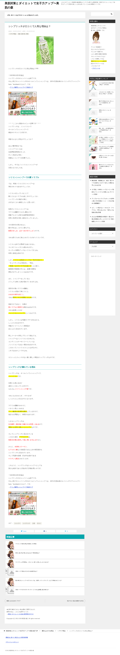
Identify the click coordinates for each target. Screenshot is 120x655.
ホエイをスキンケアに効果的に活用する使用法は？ (106, 148)
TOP (22, 631)
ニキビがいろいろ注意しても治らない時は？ (106, 92)
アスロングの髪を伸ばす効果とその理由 (25, 543)
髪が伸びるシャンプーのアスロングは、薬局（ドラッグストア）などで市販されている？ (38, 580)
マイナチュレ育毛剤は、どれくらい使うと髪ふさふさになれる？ (32, 562)
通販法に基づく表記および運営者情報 (17, 637)
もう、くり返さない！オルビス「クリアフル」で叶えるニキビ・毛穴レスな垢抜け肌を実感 (103, 210)
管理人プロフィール (105, 111)
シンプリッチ (26, 523)
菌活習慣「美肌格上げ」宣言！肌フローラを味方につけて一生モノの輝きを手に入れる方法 (103, 183)
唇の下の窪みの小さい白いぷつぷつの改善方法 (106, 102)
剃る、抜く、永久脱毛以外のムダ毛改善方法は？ (106, 130)
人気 (33, 523)
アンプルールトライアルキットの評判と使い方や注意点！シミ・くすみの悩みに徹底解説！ (103, 201)
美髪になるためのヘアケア (14, 601)
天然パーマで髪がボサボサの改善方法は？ (26, 571)
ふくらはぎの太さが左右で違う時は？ (106, 83)
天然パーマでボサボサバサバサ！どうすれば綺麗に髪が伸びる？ (32, 589)
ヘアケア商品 (12, 34)
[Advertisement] (102, 285)
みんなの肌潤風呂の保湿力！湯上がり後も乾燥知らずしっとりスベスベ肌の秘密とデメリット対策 (103, 219)
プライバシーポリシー (12, 642)
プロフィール (96, 68)
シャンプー (17, 523)
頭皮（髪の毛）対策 (23, 34)
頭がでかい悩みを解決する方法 (75, 601)
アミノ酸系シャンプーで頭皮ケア (21, 87)
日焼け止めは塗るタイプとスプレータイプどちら (106, 121)
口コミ (39, 523)
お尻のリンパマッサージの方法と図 (106, 156)
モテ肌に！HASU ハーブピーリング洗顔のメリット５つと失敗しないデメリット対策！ (106, 140)
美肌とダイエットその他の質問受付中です (21, 614)
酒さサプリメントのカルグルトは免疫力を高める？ (106, 166)
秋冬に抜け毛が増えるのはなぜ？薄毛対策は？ (27, 553)
